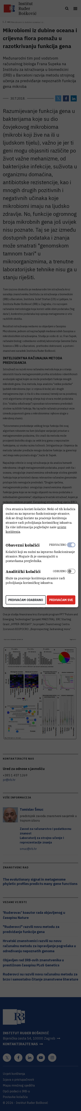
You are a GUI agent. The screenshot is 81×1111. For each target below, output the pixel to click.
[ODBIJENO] (71, 576)
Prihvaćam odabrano (25, 600)
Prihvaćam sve (61, 600)
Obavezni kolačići (23, 545)
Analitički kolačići (23, 571)
